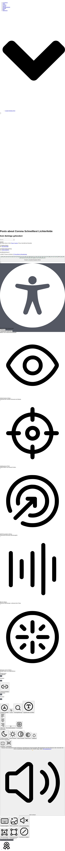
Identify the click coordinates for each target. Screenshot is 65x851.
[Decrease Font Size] (1, 680)
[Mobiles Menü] (0, 113)
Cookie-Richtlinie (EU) (10, 110)
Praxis (12, 243)
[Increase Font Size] (1, 676)
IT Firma (4, 4)
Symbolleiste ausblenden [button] (6, 331)
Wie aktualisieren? (47, 749)
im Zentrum (5, 2)
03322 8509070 (5, 249)
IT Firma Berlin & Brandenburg (20, 254)
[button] (0, 262)
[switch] (0, 400)
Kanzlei (16, 243)
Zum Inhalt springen (4, 838)
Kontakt (4, 8)
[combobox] (32, 259)
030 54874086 (5, 246)
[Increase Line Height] (1, 694)
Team (4, 3)
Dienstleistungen (6, 7)
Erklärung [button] (3, 329)
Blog (4, 9)
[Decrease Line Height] (1, 699)
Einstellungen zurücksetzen (7, 839)
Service (4, 6)
